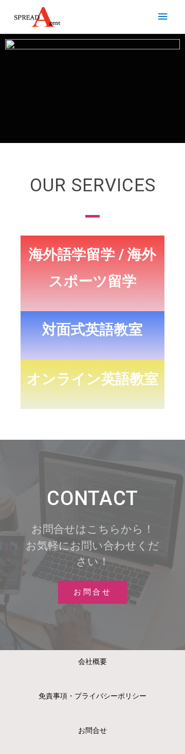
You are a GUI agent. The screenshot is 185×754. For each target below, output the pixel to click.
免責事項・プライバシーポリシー (92, 696)
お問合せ (92, 730)
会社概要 (92, 661)
